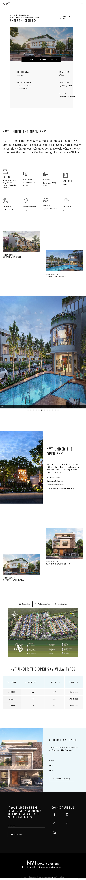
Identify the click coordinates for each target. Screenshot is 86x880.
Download (73, 692)
